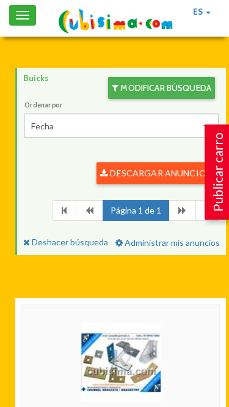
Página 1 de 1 (136, 210)
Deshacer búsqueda (69, 242)
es (199, 11)
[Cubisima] (115, 21)
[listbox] (121, 125)
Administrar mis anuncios (171, 242)
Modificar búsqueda (164, 87)
